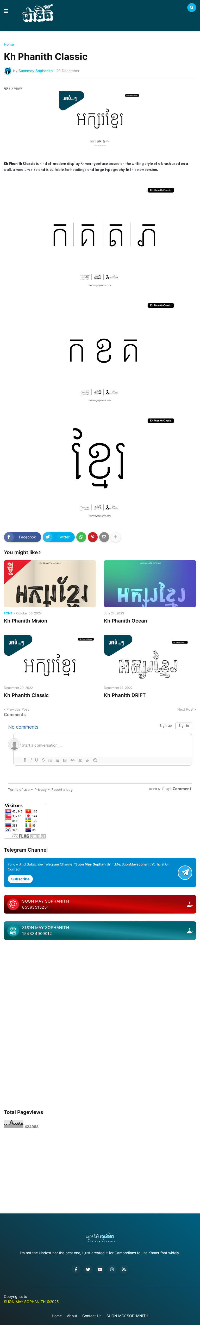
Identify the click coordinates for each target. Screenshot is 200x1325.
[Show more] (116, 537)
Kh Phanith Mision (25, 621)
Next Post (185, 709)
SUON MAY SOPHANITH (127, 1316)
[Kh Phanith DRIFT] (150, 658)
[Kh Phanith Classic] (50, 658)
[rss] (124, 1269)
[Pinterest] (93, 537)
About (72, 1316)
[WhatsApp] (81, 537)
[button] (6, 11)
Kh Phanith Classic (26, 695)
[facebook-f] (76, 1269)
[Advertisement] (100, 984)
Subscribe (20, 879)
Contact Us (91, 1316)
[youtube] (100, 1269)
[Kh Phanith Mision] (50, 583)
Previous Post (18, 709)
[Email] (104, 537)
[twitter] (88, 1269)
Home (9, 44)
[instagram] (112, 1269)
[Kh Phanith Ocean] (150, 583)
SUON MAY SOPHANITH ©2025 (31, 1301)
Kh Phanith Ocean (125, 621)
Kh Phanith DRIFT (125, 695)
